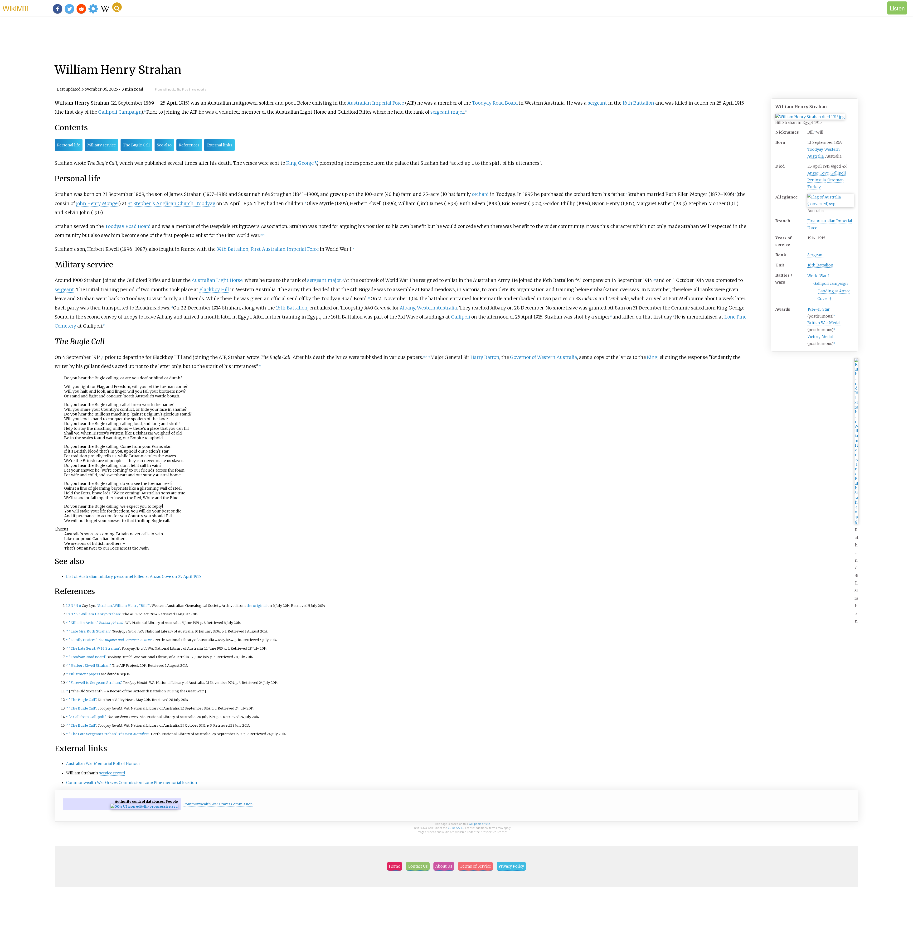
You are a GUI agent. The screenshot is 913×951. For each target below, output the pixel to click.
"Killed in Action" (83, 623)
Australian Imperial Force (375, 103)
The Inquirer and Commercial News (125, 640)
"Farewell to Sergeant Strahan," (95, 683)
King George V (301, 163)
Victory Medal (820, 336)
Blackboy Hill (214, 289)
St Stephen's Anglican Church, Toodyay (171, 203)
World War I (818, 275)
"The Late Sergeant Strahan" (93, 734)
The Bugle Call (136, 145)
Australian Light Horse (217, 280)
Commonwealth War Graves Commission (218, 804)
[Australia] (830, 203)
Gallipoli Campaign (119, 112)
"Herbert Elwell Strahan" (90, 665)
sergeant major (447, 112)
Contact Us (418, 866)
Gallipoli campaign (830, 283)
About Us (443, 866)
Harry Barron (485, 357)
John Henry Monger (97, 203)
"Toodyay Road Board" (87, 657)
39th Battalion (232, 249)
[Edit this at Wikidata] (144, 806)
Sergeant (815, 254)
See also (164, 145)
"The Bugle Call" (82, 700)
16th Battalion (820, 265)
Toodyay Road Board (495, 103)
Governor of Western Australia (543, 357)
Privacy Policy (511, 866)
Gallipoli (460, 317)
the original (257, 605)
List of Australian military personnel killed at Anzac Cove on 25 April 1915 (133, 576)
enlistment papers (84, 674)
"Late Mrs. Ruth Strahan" (90, 631)
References (189, 145)
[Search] (117, 7)
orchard (480, 194)
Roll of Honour (126, 763)
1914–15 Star (818, 309)
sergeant (597, 103)
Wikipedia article (479, 824)
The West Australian (133, 734)
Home (394, 866)
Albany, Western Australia (428, 308)
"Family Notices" (83, 640)
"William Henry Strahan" (100, 614)
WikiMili (15, 7)
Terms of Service (475, 866)
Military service (101, 145)
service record (112, 773)
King (652, 357)
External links (219, 145)
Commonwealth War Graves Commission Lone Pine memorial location (131, 782)
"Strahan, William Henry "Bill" (123, 605)
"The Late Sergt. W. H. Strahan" (94, 648)
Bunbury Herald (111, 623)
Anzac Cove (818, 173)
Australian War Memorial (89, 763)
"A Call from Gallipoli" (87, 717)
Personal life (68, 145)
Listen (897, 8)
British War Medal (823, 322)
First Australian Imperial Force (285, 249)
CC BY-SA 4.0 (456, 828)
